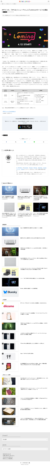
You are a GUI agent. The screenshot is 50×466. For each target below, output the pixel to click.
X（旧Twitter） (19, 167)
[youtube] (25, 462)
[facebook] (20, 462)
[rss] (27, 462)
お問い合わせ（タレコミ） (9, 455)
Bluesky (35, 167)
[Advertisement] (25, 21)
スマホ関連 (5, 135)
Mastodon (40, 167)
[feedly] (26, 462)
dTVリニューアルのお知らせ (9, 111)
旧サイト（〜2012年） (8, 458)
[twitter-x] (22, 462)
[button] (6, 142)
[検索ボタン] (1, 1)
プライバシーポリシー (8, 457)
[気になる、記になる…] (25, 1)
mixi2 (22, 169)
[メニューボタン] (48, 1)
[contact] (29, 462)
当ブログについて (7, 453)
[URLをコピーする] (43, 142)
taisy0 (8, 162)
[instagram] (23, 462)
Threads (31, 167)
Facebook (26, 167)
